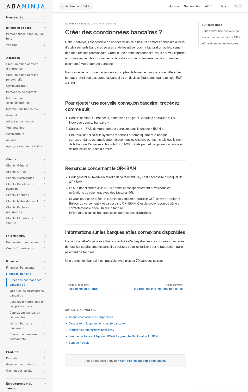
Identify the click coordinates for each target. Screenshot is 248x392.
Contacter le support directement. (143, 360)
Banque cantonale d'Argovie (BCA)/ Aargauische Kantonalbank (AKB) (113, 336)
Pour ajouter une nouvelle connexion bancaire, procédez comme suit (222, 31)
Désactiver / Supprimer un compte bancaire (97, 323)
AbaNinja (70, 23)
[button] (26, 17)
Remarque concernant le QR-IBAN (222, 37)
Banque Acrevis (79, 342)
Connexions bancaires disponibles (91, 317)
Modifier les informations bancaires (91, 329)
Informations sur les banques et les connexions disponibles (222, 43)
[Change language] (223, 6)
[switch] (238, 6)
